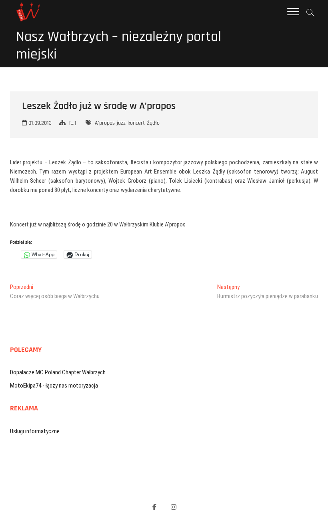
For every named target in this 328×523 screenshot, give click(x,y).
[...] (72, 123)
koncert (136, 123)
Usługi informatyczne (35, 431)
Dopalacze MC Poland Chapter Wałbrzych (58, 372)
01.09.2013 (39, 123)
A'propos (105, 123)
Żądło (153, 123)
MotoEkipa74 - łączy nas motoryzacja (54, 385)
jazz (121, 123)
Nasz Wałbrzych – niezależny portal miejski (118, 45)
